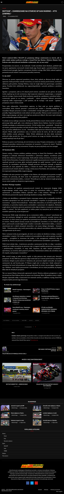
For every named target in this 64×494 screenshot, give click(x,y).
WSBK (5, 451)
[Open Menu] (1, 2)
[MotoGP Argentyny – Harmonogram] (7, 290)
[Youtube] (36, 483)
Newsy (3, 433)
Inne (5, 448)
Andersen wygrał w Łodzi (17, 420)
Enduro (4, 453)
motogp (37, 320)
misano (31, 320)
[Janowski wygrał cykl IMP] (5, 408)
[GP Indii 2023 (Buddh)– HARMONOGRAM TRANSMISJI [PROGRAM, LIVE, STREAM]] (36, 310)
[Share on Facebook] (37, 326)
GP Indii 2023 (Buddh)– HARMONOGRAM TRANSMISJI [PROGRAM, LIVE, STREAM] (49, 309)
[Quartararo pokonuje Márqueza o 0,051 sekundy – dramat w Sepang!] (36, 298)
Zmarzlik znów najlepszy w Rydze (51, 405)
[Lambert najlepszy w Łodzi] (37, 415)
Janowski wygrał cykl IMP (17, 405)
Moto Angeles (59, 491)
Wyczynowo (5, 456)
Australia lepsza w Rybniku (50, 420)
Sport (3, 443)
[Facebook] (27, 483)
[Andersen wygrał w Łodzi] (5, 422)
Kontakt (40, 489)
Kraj (5, 438)
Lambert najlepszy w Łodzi (50, 413)
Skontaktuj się (34, 340)
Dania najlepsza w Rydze (17, 413)
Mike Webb (24, 320)
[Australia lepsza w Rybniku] (37, 422)
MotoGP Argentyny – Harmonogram (22, 289)
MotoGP (6, 446)
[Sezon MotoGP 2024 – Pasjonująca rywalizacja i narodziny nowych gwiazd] (7, 310)
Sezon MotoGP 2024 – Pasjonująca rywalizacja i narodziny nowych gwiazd (21, 309)
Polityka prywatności (55, 489)
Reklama (46, 489)
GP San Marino (15, 320)
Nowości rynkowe (8, 441)
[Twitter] (32, 483)
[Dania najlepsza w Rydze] (5, 415)
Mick (4, 16)
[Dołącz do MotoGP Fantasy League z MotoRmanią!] (36, 290)
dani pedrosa (6, 320)
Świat (5, 436)
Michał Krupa (15, 408)
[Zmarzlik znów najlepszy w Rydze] (37, 408)
